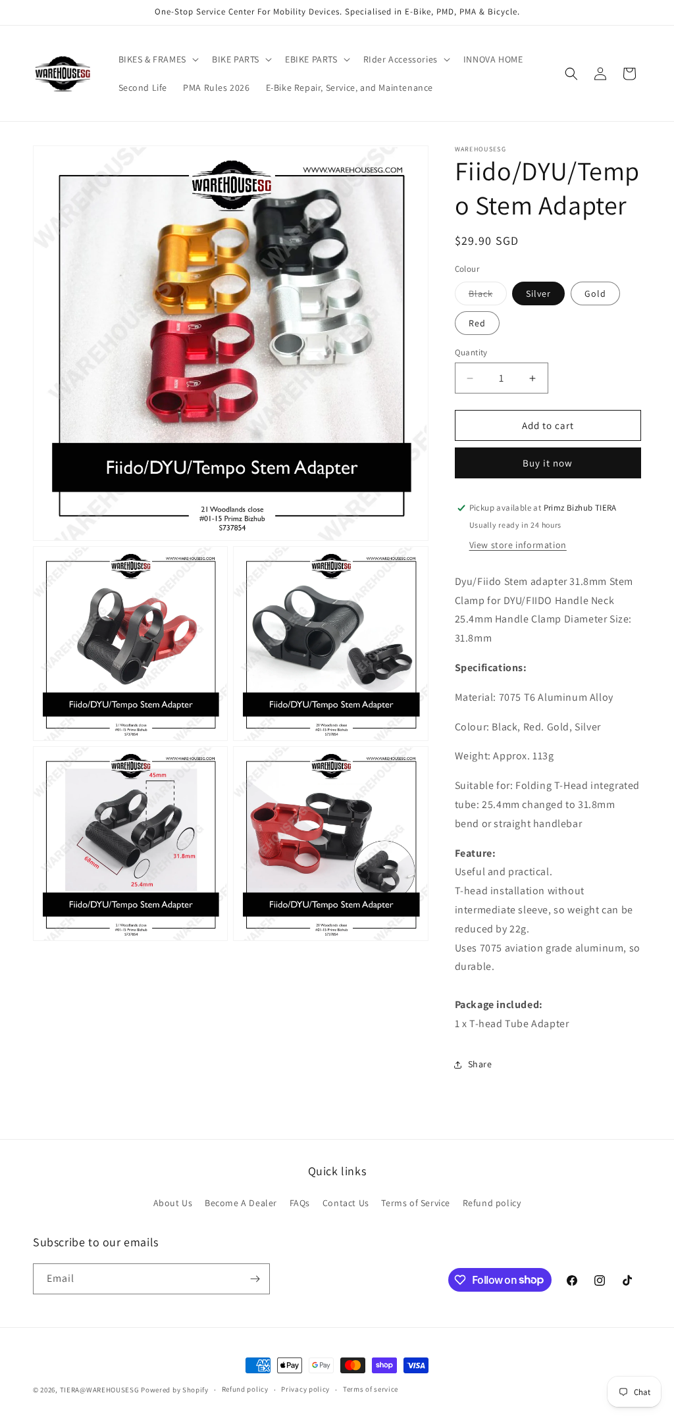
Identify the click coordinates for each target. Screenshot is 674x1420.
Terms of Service (415, 1203)
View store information (518, 545)
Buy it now (548, 463)
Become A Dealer (241, 1203)
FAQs (300, 1203)
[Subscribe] (254, 1278)
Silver (538, 293)
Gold (595, 293)
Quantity (471, 352)
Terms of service (370, 1389)
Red (477, 323)
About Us (173, 1203)
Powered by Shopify (175, 1389)
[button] (157, 59)
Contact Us (346, 1203)
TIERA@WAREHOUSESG (100, 1389)
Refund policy (492, 1203)
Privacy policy (305, 1389)
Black (488, 296)
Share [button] (480, 1064)
